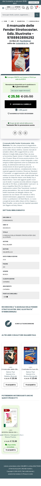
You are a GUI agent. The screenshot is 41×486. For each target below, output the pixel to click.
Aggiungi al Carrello (21, 104)
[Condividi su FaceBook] (15, 133)
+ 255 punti (22, 110)
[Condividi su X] (20, 133)
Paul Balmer (25, 41)
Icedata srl (19, 474)
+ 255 (5, 297)
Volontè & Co (8, 252)
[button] (37, 8)
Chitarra (6, 282)
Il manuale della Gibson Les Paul (15, 369)
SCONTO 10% (34, 2)
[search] (37, 15)
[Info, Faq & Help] (31, 8)
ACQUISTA (11, 385)
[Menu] (3, 8)
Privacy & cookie (28, 474)
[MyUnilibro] (27, 8)
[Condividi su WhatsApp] (25, 133)
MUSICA (5, 274)
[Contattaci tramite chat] (23, 8)
